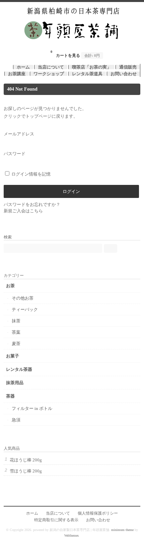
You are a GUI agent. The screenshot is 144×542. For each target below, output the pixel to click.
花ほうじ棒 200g (26, 459)
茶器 (10, 396)
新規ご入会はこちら (23, 210)
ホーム (23, 67)
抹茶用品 (14, 382)
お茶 (10, 285)
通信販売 (128, 67)
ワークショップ (48, 74)
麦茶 (16, 343)
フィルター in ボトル (32, 408)
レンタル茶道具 (87, 74)
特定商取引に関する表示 (56, 520)
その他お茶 (22, 298)
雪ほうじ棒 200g (26, 470)
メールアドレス (19, 133)
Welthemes (71, 535)
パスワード (14, 153)
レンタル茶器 (19, 369)
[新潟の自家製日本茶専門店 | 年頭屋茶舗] (72, 43)
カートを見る (75, 54)
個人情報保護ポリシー (98, 513)
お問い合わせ (124, 74)
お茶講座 (16, 74)
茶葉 (16, 332)
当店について (51, 67)
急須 (16, 419)
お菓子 (12, 355)
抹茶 (16, 320)
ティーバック (25, 309)
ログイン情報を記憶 (30, 174)
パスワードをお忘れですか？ (32, 204)
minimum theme (122, 530)
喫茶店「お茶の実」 (91, 67)
